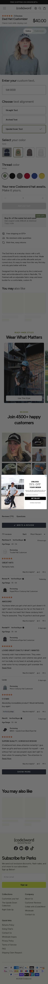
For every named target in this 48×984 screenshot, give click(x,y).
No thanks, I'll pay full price (35, 502)
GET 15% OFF (35, 498)
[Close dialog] (46, 475)
